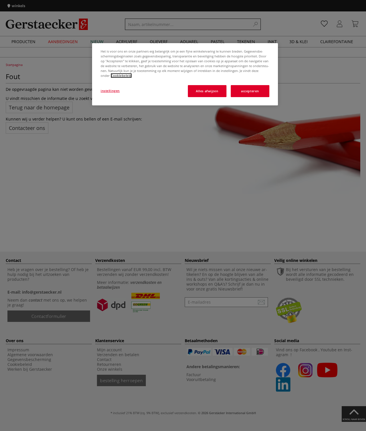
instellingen (110, 91)
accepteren (250, 91)
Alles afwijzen (207, 91)
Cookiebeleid (121, 75)
